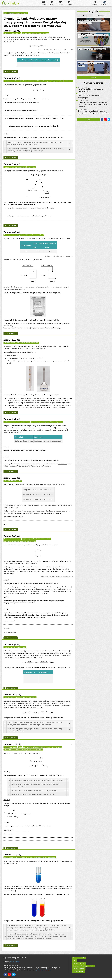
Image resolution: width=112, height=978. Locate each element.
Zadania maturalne (79, 958)
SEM (5, 481)
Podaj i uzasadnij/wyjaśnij (35, 749)
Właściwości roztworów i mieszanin (14, 422)
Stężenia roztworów (9, 342)
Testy (74, 961)
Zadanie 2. (12, 78)
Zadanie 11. (12, 744)
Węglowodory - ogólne (28, 539)
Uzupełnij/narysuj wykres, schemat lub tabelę (35, 33)
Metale (28, 422)
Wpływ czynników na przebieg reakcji (15, 167)
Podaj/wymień (68, 81)
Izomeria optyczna (28, 747)
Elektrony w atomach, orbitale (12, 81)
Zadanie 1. (12, 30)
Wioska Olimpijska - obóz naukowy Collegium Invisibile (93, 36)
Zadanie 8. (12, 536)
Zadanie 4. (12, 232)
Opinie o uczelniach (79, 963)
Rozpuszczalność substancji (12, 235)
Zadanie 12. (12, 854)
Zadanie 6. (12, 419)
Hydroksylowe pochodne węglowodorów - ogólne (18, 857)
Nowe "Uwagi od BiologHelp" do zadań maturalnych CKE (90, 90)
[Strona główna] (5, 13)
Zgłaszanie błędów (79, 969)
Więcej (93, 77)
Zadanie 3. (12, 164)
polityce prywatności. (43, 970)
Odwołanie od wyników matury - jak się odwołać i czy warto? (91, 22)
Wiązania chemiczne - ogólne (12, 539)
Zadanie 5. (12, 339)
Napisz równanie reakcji (15, 481)
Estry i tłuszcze (8, 647)
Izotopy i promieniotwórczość (12, 33)
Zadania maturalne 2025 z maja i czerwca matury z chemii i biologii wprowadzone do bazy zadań (93, 113)
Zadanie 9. (12, 644)
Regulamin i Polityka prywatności (83, 966)
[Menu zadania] (71, 30)
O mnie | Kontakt (78, 971)
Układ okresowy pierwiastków (31, 81)
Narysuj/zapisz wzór (20, 647)
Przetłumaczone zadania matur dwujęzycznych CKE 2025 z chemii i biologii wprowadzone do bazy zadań (93, 104)
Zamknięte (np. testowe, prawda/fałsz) (52, 81)
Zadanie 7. (12, 477)
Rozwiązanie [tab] (11, 72)
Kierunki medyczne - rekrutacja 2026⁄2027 (92, 49)
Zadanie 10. (12, 694)
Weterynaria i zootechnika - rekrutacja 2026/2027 (90, 64)
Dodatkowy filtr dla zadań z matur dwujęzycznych (89, 97)
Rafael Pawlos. (15, 962)
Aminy (20, 747)
